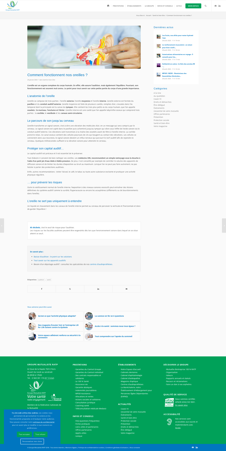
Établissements (127, 364)
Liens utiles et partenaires (86, 427)
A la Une (157, 93)
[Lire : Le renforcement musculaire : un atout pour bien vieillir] (158, 46)
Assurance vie (81, 384)
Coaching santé (82, 405)
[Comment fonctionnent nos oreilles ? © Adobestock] (84, 47)
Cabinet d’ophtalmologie (131, 375)
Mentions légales (71, 448)
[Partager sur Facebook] (41, 288)
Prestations (80, 364)
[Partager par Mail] (126, 288)
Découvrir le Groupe (175, 364)
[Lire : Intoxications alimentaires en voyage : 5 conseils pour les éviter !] (158, 55)
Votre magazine (160, 126)
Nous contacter (135, 448)
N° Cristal (49, 378)
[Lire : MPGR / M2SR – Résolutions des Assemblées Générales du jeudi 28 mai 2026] (158, 74)
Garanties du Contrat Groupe (88, 369)
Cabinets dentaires (129, 372)
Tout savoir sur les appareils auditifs (50, 260)
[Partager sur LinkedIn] (98, 288)
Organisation (172, 372)
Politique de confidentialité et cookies (91, 448)
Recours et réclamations (176, 381)
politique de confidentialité (44, 422)
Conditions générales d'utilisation (117, 448)
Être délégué (159, 105)
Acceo (177, 428)
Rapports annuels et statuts (178, 378)
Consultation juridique (85, 402)
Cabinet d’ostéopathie (130, 378)
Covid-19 (157, 99)
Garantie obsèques (83, 387)
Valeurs (169, 375)
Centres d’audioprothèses (132, 384)
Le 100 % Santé (82, 381)
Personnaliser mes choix (32, 441)
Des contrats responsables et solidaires (88, 377)
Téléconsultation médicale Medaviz (90, 408)
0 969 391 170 (38, 378)
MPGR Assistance (83, 393)
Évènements (159, 108)
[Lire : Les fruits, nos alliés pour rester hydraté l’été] (158, 36)
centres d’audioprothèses (101, 264)
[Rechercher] (205, 6)
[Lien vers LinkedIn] (219, 6)
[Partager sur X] (70, 288)
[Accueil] (108, 6)
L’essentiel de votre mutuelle (133, 412)
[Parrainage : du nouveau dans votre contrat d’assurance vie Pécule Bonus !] (224, 225)
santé (49, 280)
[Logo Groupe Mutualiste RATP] (14, 6)
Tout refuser (40, 434)
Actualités (124, 404)
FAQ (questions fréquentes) (87, 421)
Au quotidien (159, 96)
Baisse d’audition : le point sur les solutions (53, 256)
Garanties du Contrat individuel (89, 372)
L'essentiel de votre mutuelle (166, 111)
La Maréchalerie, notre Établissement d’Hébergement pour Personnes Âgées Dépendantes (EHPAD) (136, 392)
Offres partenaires (162, 114)
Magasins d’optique (129, 381)
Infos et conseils (83, 416)
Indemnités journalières (86, 390)
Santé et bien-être (49, 80)
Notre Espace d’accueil (131, 369)
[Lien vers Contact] (215, 6)
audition (41, 280)
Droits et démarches (162, 102)
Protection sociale (161, 120)
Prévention (158, 117)
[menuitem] (108, 6)
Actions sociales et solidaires (88, 399)
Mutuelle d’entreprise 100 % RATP (181, 369)
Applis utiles (80, 433)
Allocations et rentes (84, 396)
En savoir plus (181, 405)
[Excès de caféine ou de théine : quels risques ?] (2, 225)
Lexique (78, 436)
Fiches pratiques (82, 424)
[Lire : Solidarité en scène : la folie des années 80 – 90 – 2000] (158, 65)
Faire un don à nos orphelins (178, 384)
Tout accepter (24, 434)
